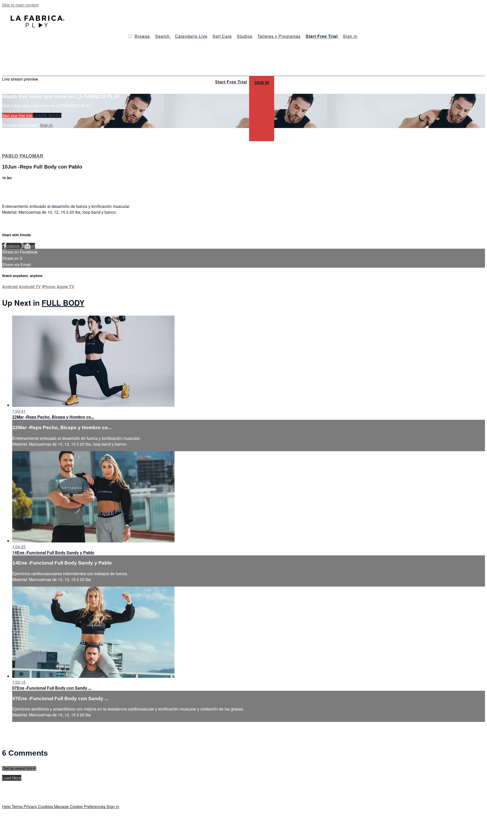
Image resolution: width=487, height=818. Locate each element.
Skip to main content (20, 5)
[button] (130, 36)
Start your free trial (17, 115)
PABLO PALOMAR (22, 155)
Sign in (350, 36)
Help (7, 806)
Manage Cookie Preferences (80, 806)
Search (163, 36)
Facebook (11, 246)
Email (30, 246)
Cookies (46, 806)
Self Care (222, 36)
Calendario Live (191, 36)
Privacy (31, 806)
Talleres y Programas (279, 36)
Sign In (261, 83)
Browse (143, 36)
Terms (18, 806)
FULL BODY (63, 302)
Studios (244, 36)
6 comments (13, 189)
